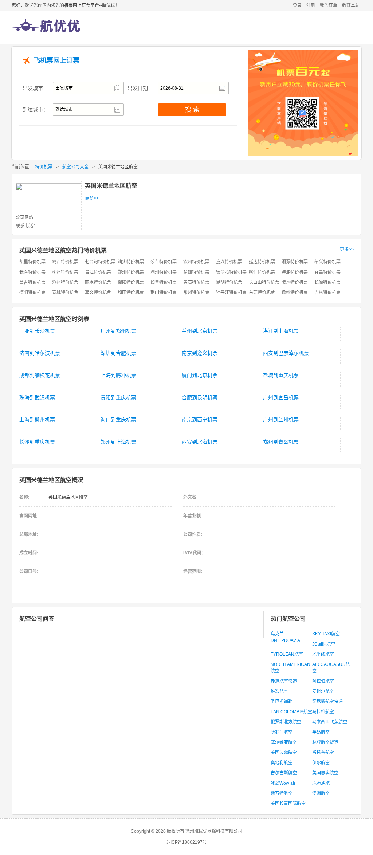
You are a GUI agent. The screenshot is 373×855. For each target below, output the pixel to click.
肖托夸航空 (323, 752)
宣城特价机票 (65, 292)
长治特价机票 (327, 282)
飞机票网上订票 (56, 60)
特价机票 (43, 166)
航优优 (46, 31)
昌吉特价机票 (32, 282)
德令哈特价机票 (231, 272)
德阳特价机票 (32, 292)
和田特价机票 (131, 292)
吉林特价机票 (327, 292)
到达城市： (35, 110)
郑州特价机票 (131, 272)
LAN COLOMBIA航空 (291, 711)
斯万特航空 (281, 793)
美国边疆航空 (284, 752)
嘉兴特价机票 (229, 261)
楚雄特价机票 (196, 272)
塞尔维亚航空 (284, 742)
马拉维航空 (323, 711)
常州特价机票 (196, 292)
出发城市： (35, 88)
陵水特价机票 (295, 282)
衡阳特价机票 (131, 282)
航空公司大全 (75, 166)
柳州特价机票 (65, 272)
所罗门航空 (281, 732)
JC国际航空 (323, 644)
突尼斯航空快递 (327, 701)
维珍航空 (279, 691)
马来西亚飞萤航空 (329, 722)
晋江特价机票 (98, 272)
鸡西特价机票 (65, 261)
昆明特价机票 (229, 282)
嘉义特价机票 (98, 292)
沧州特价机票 (65, 282)
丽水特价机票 (98, 282)
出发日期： (140, 88)
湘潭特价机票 (295, 261)
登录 (297, 5)
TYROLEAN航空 (287, 654)
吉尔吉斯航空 (284, 773)
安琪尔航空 (323, 691)
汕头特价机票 (131, 261)
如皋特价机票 (163, 282)
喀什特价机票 (262, 272)
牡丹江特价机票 (231, 292)
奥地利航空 (281, 762)
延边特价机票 (262, 261)
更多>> (92, 198)
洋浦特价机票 (295, 272)
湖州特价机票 (163, 272)
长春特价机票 (32, 272)
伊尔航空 (321, 762)
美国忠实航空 (325, 773)
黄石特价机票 (196, 282)
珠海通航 (321, 783)
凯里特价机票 (32, 261)
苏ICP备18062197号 (186, 842)
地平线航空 (323, 654)
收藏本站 (351, 5)
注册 (310, 5)
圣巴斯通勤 (281, 701)
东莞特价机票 (262, 292)
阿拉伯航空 (323, 681)
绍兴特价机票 (327, 261)
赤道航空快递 (284, 681)
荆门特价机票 (163, 292)
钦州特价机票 (196, 261)
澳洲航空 (321, 793)
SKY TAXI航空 (326, 633)
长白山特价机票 (264, 282)
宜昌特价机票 (327, 272)
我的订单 (328, 5)
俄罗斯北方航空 (286, 722)
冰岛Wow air (283, 783)
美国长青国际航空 (288, 803)
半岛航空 (321, 732)
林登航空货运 (325, 742)
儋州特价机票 (295, 292)
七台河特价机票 (100, 261)
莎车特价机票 (163, 261)
